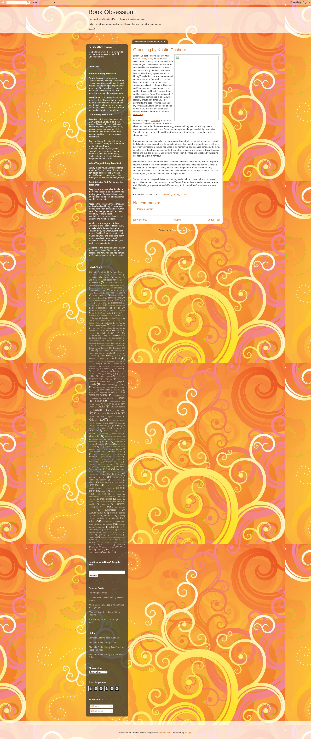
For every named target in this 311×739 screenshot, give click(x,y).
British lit (118, 313)
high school (116, 392)
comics (121, 325)
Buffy (113, 315)
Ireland (97, 404)
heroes (92, 392)
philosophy (93, 462)
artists (91, 293)
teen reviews (104, 524)
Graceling (138, 114)
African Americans (114, 283)
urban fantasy (116, 535)
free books (119, 369)
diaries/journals (94, 340)
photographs (108, 462)
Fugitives (117, 371)
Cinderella (108, 323)
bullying (121, 315)
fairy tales (113, 356)
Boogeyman (120, 305)
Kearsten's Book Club (107, 413)
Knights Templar (114, 416)
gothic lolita (105, 381)
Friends (92, 371)
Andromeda (96, 288)
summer (105, 504)
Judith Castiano (118, 407)
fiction (107, 363)
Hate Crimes (118, 390)
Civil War (118, 323)
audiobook (110, 293)
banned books (114, 298)
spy (107, 501)
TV (122, 532)
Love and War (101, 426)
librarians (112, 420)
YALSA (99, 549)
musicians (120, 444)
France (108, 369)
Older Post (214, 219)
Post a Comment (145, 209)
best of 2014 (102, 303)
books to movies (117, 310)
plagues (101, 464)
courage (92, 330)
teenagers (100, 527)
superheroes (110, 510)
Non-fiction (101, 451)
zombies (108, 552)
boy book (95, 313)
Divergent (92, 343)
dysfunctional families (98, 348)
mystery (95, 446)
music (110, 444)
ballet (95, 298)
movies (105, 441)
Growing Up (103, 387)
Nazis (123, 446)
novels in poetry (118, 452)
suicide (92, 504)
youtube (97, 552)
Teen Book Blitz (107, 518)
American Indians (118, 285)
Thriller (119, 527)
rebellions (117, 477)
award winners (118, 295)
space (91, 501)
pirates (91, 464)
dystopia (117, 348)
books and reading (97, 310)
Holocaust (117, 395)
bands (102, 298)
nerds (106, 449)
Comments (97, 711)
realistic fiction (96, 477)
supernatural (96, 512)
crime (108, 330)
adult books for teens (111, 280)
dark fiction (107, 333)
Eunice (91, 353)
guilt (112, 387)
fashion (91, 361)
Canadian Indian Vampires (112, 318)
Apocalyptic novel (97, 290)
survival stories (117, 513)
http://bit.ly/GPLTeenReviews (107, 52)
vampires (93, 537)
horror (121, 398)
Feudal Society (94, 364)
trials (98, 532)
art (121, 290)
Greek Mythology (109, 385)
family (93, 358)
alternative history (102, 285)
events (109, 353)
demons (105, 338)
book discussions (100, 308)
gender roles (120, 376)
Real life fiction (109, 474)
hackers (120, 387)
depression (117, 338)
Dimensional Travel (113, 340)
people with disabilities (99, 459)
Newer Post (140, 219)
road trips (118, 482)
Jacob (106, 404)
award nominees (99, 295)
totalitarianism (109, 530)
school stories (95, 488)
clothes (112, 325)
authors (122, 293)
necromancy (95, 449)
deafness (121, 335)
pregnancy (97, 469)
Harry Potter (104, 390)
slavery (119, 499)
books (117, 308)
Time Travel (94, 530)
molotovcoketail (164, 732)
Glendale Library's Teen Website (104, 638)
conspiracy (108, 328)
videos (94, 540)
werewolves (93, 545)
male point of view (111, 428)
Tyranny (101, 535)
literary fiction (108, 423)
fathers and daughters (106, 361)
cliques (102, 325)
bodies (110, 305)
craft (100, 330)
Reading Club (111, 472)
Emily (91, 350)
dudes (119, 345)
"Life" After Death (96, 272)
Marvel (113, 431)
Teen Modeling (107, 521)
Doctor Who (117, 343)
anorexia (118, 288)
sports (99, 501)
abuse (106, 277)
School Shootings (114, 485)
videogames (120, 537)
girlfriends (92, 382)
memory (105, 433)
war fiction (105, 542)
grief (94, 387)
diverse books (104, 343)
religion (92, 482)
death (94, 338)
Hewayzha (103, 392)
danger (91, 333)
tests (111, 527)
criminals (119, 330)
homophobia (93, 398)
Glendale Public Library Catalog (103, 642)
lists (97, 423)
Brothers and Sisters (98, 315)
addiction (93, 280)
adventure (166, 194)
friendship (104, 371)
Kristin (93, 419)
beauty (91, 300)
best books (101, 300)
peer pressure (117, 457)
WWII (117, 547)
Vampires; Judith (106, 537)
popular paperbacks (115, 466)
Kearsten (185, 194)
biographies (116, 303)
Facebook (92, 356)
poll (101, 467)
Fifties (116, 364)
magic (112, 425)
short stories (106, 499)
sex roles (117, 494)
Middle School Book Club (115, 436)
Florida (104, 366)
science (109, 488)
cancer (92, 320)
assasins (99, 293)
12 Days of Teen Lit (116, 272)
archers (113, 290)
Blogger (188, 732)
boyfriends (107, 313)
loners (120, 423)
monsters (111, 439)
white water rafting (107, 545)
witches (95, 547)
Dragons (92, 345)
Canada (95, 318)
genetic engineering (100, 379)
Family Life (103, 358)
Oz (94, 454)
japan (114, 404)
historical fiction (98, 395)
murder (101, 444)
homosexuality (108, 398)
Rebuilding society (97, 480)
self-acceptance (117, 491)
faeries (102, 356)
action (118, 277)
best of (112, 300)
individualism (113, 401)
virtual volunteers (107, 540)
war (93, 542)
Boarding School (96, 305)
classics (92, 325)
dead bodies (109, 335)
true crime (113, 532)
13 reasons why (99, 275)
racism (100, 472)
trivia (104, 532)
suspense (108, 515)
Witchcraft (121, 545)
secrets (104, 491)
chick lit (116, 320)
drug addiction (107, 345)
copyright (118, 328)
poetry (112, 464)
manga (93, 430)
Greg (123, 384)
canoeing (103, 320)
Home (177, 219)
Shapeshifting (110, 496)
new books (117, 449)
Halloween (92, 390)
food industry (116, 366)
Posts (95, 706)
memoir (95, 433)
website (117, 542)
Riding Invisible (105, 482)
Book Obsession (110, 12)
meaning (122, 431)
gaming (108, 373)
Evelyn (99, 353)
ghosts (117, 378)
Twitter (91, 535)
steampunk (117, 501)
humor (98, 401)
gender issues (105, 376)
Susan (95, 515)
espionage (118, 350)
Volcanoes (121, 540)
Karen (97, 410)
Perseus (118, 459)
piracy (120, 462)
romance (94, 485)
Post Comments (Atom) (183, 230)
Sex (104, 494)
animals (107, 288)
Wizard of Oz (107, 547)
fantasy (176, 194)
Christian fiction (94, 323)
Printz (108, 469)
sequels (92, 494)
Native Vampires (111, 446)
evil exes (119, 353)
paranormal (105, 454)
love (90, 425)
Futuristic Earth (95, 374)
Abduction (93, 277)
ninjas (91, 452)
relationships (116, 480)
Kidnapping (94, 416)
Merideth (94, 436)
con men (96, 328)
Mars (105, 431)
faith (123, 356)
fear (120, 361)
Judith (101, 406)
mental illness (117, 433)
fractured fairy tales (96, 369)
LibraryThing (146, 58)
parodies (104, 457)
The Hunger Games (98, 593)
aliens (91, 285)
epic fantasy (104, 350)
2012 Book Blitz (116, 275)
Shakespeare (94, 496)
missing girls (97, 439)
